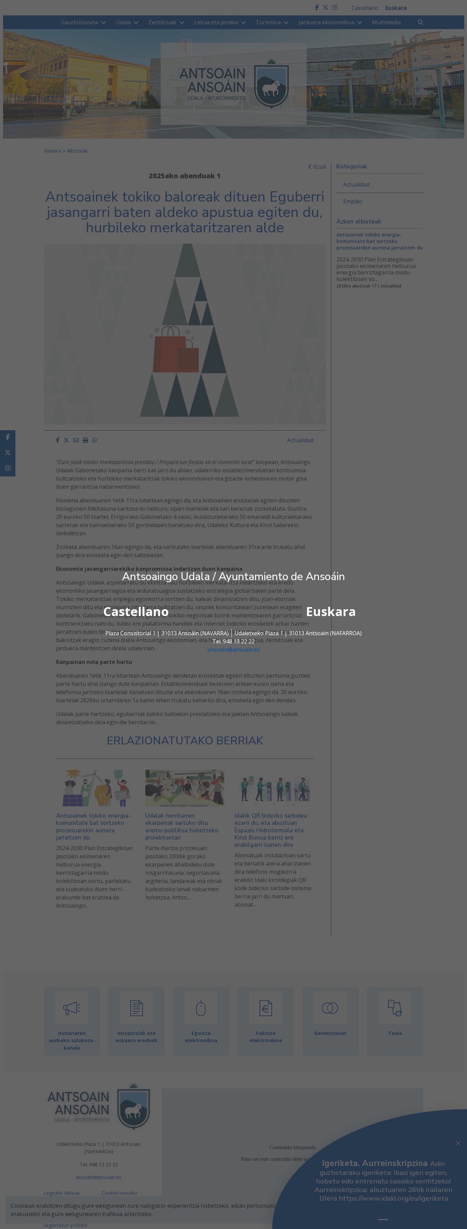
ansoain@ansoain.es (233, 649)
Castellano (136, 611)
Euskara (331, 611)
